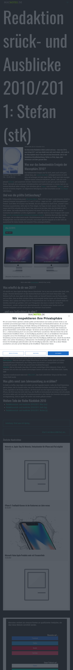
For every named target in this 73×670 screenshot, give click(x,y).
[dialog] (36, 335)
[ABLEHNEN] (69, 316)
